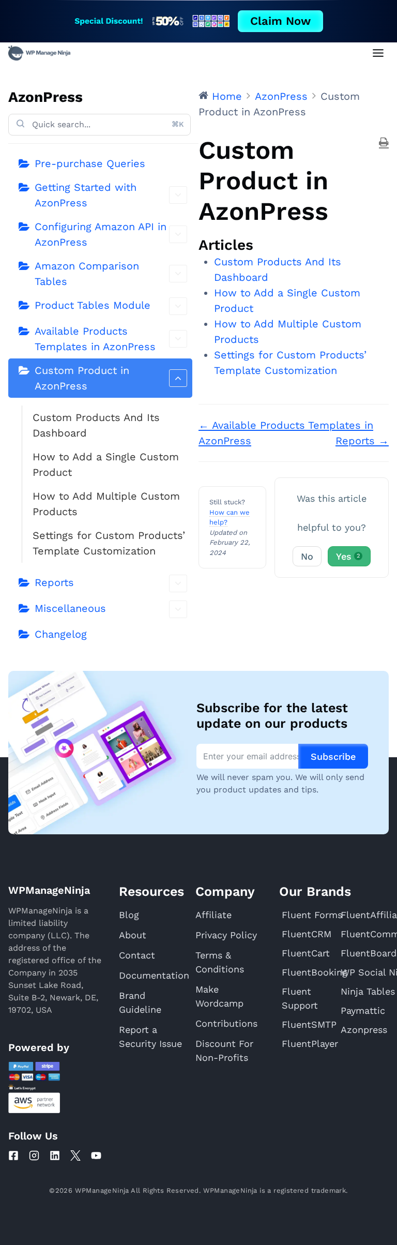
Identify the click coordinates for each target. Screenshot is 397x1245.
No (307, 556)
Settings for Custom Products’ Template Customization (109, 543)
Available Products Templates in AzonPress (95, 339)
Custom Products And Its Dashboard (96, 425)
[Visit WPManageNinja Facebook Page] (13, 1155)
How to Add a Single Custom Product (106, 464)
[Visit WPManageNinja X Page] (75, 1155)
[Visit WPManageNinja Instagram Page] (34, 1155)
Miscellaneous (70, 608)
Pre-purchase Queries (90, 163)
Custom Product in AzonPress (82, 378)
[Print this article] (384, 143)
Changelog (61, 634)
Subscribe (333, 756)
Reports (54, 582)
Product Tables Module (92, 305)
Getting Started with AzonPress (85, 195)
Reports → (362, 440)
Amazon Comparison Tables (87, 274)
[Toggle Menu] (378, 53)
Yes (348, 556)
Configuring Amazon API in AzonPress (100, 234)
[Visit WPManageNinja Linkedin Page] (55, 1155)
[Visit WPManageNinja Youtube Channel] (96, 1155)
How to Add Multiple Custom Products (106, 504)
